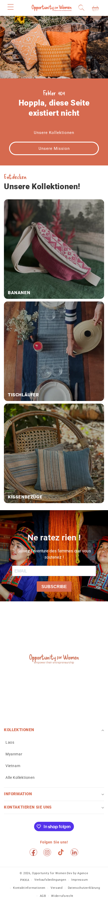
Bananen (19, 292)
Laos (10, 742)
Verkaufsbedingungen (50, 879)
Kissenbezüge (25, 496)
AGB (43, 896)
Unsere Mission (54, 148)
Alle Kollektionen (20, 777)
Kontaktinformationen (29, 888)
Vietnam (13, 766)
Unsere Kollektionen (54, 132)
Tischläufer (23, 394)
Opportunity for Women (49, 873)
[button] (10, 7)
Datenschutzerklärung (84, 888)
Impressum (79, 879)
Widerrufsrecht (62, 896)
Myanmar (14, 754)
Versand (57, 888)
